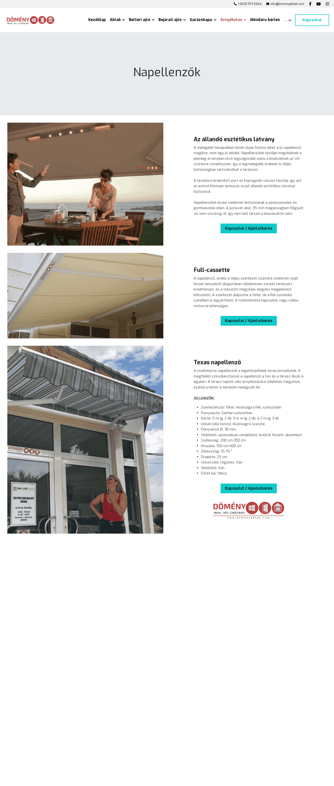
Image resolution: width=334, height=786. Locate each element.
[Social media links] (310, 4)
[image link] (30, 20)
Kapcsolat (312, 19)
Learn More (29, 752)
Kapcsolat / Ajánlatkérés (248, 228)
